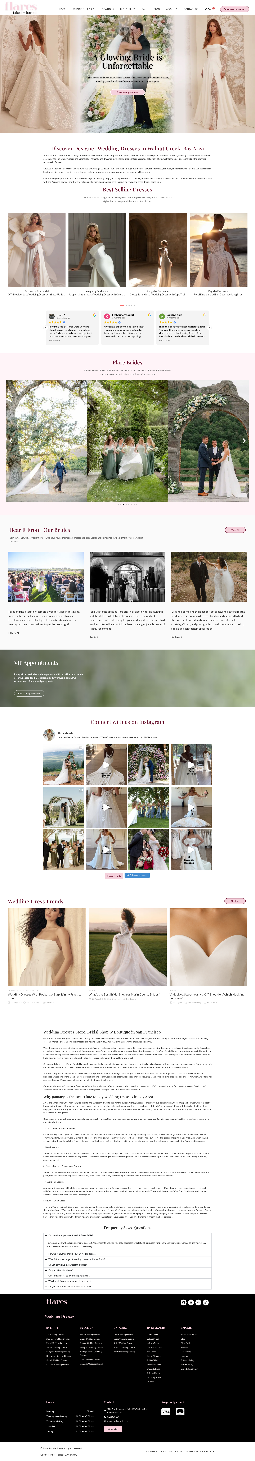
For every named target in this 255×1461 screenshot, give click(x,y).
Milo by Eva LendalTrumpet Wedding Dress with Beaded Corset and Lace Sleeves (97, 293)
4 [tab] (130, 308)
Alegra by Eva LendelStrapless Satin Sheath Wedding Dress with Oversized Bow (218, 293)
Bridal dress (15, 990)
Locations (107, 9)
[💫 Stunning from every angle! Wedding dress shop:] (106, 807)
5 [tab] (134, 308)
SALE (144, 9)
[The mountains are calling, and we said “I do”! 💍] (63, 764)
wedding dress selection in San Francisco (107, 1048)
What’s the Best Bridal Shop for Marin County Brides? (124, 994)
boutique (165, 1038)
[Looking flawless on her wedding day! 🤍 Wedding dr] (63, 849)
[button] (209, 328)
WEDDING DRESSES (83, 9)
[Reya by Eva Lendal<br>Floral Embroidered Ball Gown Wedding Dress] (37, 250)
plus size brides (182, 1076)
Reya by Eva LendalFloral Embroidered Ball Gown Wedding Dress (37, 293)
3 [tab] (125, 308)
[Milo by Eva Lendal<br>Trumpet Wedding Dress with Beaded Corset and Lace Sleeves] (97, 250)
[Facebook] (184, 1302)
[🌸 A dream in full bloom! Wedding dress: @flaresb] (148, 764)
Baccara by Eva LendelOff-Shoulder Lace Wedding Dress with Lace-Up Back (158, 293)
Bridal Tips (95, 990)
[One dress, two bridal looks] (106, 849)
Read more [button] (88, 340)
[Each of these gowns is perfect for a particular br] (191, 849)
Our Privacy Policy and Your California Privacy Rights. (180, 1451)
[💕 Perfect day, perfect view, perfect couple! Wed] (63, 807)
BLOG (157, 9)
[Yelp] (198, 1302)
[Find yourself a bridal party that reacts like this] (148, 807)
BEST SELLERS (127, 9)
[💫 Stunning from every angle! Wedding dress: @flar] (106, 764)
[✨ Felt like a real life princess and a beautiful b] (191, 764)
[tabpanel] (36, 256)
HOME (62, 9)
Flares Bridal (31, 990)
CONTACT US (191, 9)
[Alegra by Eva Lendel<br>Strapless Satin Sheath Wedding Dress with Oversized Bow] (218, 250)
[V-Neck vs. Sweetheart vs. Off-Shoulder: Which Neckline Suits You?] (208, 947)
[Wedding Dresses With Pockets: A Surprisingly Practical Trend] (47, 947)
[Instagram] (191, 1302)
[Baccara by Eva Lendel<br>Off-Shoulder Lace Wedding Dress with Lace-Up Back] (158, 250)
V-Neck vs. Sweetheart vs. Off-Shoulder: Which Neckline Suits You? (207, 996)
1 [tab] (120, 308)
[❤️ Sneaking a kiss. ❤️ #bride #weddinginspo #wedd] (148, 849)
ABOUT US (171, 9)
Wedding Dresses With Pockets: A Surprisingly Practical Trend (45, 996)
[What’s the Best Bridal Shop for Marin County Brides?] (128, 947)
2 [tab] (123, 308)
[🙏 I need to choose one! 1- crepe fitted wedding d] (191, 807)
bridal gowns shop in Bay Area (97, 1041)
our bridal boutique (150, 1054)
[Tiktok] (206, 1302)
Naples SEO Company (67, 1454)
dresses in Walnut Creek (188, 1086)
